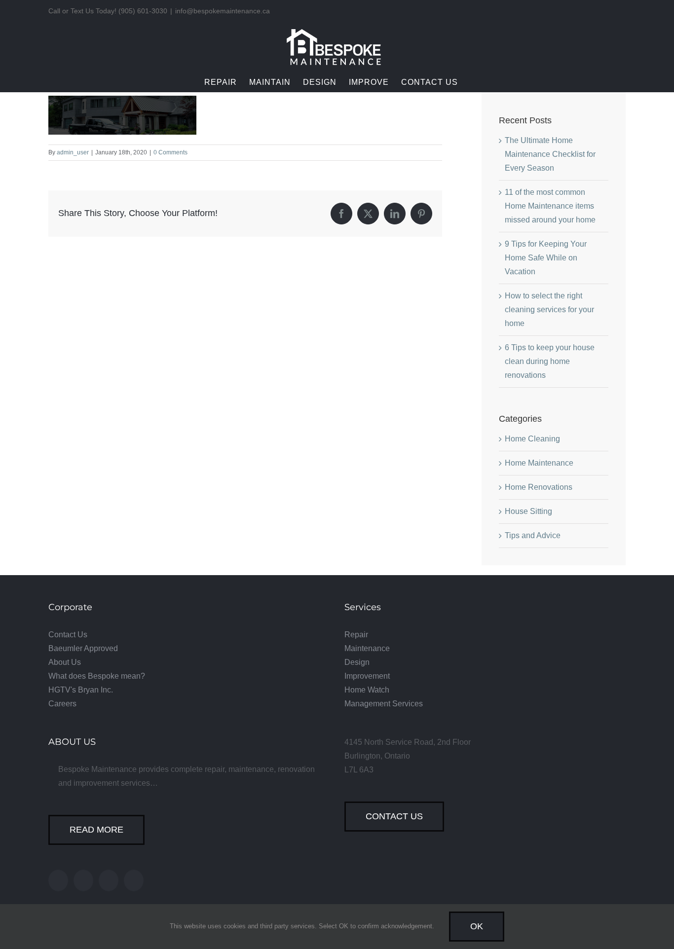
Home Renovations (538, 487)
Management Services (383, 703)
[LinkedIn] (134, 880)
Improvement (367, 676)
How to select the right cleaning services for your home (549, 310)
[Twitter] (83, 880)
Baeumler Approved (83, 648)
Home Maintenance (539, 463)
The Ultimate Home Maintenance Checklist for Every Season (550, 154)
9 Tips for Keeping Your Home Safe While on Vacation (546, 258)
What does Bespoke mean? (96, 676)
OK (476, 926)
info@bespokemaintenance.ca (222, 11)
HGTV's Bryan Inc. (80, 690)
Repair (356, 634)
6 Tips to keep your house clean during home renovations (550, 361)
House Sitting (528, 511)
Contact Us (67, 634)
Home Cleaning (532, 439)
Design (357, 662)
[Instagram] (108, 880)
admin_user (73, 152)
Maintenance (367, 648)
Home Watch (366, 690)
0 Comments (170, 152)
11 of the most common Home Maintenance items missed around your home (550, 206)
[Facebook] (58, 880)
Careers (62, 703)
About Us (64, 662)
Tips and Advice (533, 535)
